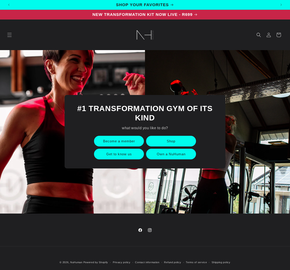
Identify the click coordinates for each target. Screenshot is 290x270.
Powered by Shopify (95, 262)
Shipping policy (221, 262)
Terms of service (196, 262)
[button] (9, 35)
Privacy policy (121, 262)
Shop (171, 141)
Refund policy (172, 262)
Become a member (119, 141)
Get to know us (119, 154)
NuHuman (76, 262)
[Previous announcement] (9, 4)
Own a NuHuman (171, 154)
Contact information (147, 262)
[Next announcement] (281, 4)
